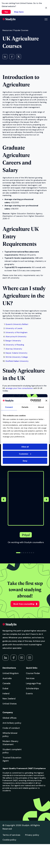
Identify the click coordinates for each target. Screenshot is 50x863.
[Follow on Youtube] (22, 658)
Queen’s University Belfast (16, 324)
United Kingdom (11, 673)
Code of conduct (11, 728)
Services (30, 678)
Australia (7, 678)
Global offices (10, 717)
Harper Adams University (16, 353)
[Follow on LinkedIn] (6, 658)
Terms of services (11, 834)
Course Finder (33, 673)
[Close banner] (46, 400)
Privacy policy (32, 834)
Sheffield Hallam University (17, 361)
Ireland (6, 693)
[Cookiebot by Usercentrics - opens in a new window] (31, 400)
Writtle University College (16, 357)
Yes (6, 12)
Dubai (5, 688)
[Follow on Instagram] (30, 658)
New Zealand (9, 698)
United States (10, 703)
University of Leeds (13, 328)
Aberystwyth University (15, 336)
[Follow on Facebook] (14, 658)
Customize (23, 454)
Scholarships (32, 688)
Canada (6, 683)
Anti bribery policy (12, 722)
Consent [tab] (9, 407)
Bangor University (13, 340)
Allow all (25, 447)
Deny (25, 461)
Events (29, 693)
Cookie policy (9, 839)
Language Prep (33, 683)
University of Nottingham (16, 332)
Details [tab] (25, 407)
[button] (46, 499)
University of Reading (14, 344)
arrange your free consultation (19, 388)
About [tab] (41, 407)
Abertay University (13, 349)
